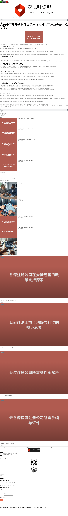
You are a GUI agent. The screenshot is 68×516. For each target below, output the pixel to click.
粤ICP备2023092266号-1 (3, 474)
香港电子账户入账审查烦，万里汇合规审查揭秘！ (25, 227)
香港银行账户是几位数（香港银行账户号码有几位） (26, 118)
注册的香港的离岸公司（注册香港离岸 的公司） (7, 178)
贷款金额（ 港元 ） (9, 485)
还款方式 (1, 485)
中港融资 (19, 17)
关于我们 (5, 17)
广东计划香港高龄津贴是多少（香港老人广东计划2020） (27, 128)
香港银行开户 (15, 17)
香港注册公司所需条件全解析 (6, 395)
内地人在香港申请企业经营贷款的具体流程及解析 (25, 160)
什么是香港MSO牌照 (21, 199)
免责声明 (1, 475)
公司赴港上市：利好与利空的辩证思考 (8, 347)
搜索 (0, 19)
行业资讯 (24, 17)
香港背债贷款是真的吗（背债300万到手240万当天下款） (27, 139)
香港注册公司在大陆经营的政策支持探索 (8, 300)
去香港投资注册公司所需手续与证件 (7, 443)
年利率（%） (2, 492)
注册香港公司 (9, 17)
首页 (1, 17)
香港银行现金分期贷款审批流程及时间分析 (24, 182)
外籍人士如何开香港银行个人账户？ (5, 180)
